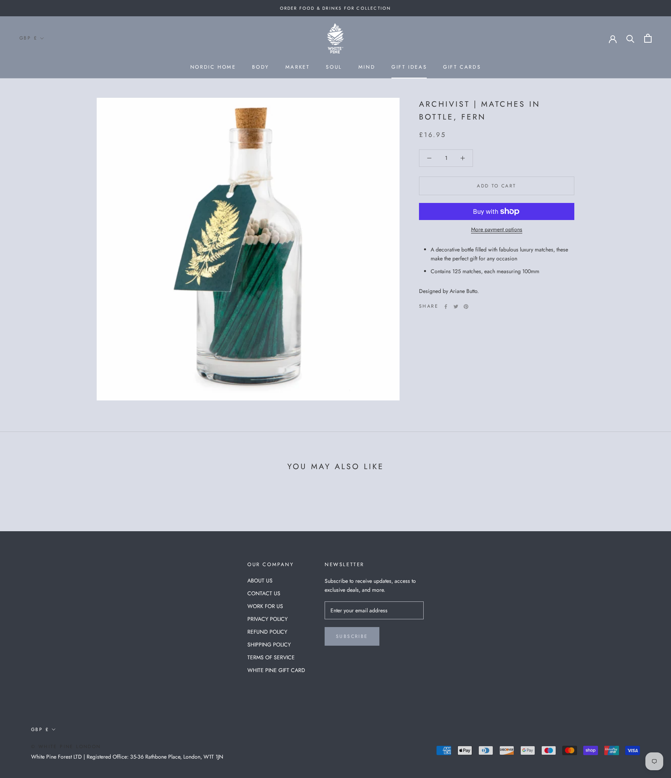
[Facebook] (445, 306)
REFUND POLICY (267, 632)
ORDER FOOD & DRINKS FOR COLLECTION (335, 8)
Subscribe (352, 636)
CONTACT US (263, 593)
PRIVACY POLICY (267, 619)
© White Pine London (66, 746)
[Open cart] (648, 38)
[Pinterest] (466, 306)
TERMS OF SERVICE (271, 657)
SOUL (334, 67)
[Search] (630, 38)
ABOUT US (260, 580)
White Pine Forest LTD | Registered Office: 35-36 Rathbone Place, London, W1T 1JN (127, 757)
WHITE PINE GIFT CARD (276, 670)
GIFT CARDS (462, 67)
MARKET (297, 67)
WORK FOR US (265, 606)
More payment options (496, 229)
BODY (260, 67)
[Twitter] (456, 306)
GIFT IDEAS (409, 67)
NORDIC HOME (213, 67)
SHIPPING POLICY (269, 644)
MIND (366, 67)
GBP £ (28, 38)
